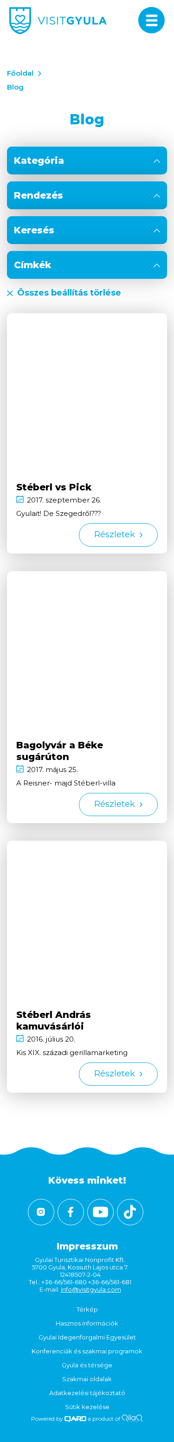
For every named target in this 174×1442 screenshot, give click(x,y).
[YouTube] (100, 1212)
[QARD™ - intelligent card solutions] (75, 1418)
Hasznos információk (87, 1323)
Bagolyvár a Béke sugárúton (59, 751)
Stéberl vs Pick (53, 487)
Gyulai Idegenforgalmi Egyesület (87, 1337)
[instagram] (41, 1212)
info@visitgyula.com (91, 1289)
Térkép (87, 1309)
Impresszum (87, 1246)
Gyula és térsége (87, 1365)
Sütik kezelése (87, 1406)
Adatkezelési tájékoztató (87, 1393)
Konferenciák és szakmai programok (87, 1351)
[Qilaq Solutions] (132, 1418)
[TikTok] (130, 1212)
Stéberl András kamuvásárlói (53, 1020)
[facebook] (71, 1212)
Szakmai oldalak (87, 1379)
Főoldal (20, 73)
